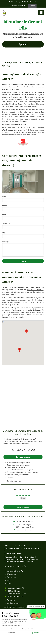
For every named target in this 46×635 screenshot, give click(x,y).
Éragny (38, 302)
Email (4, 214)
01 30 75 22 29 (23, 450)
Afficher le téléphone (18, 5)
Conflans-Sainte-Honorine (11, 302)
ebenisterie (25, 292)
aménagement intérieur (11, 292)
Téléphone (6, 223)
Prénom (5, 205)
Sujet (4, 232)
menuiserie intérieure (35, 290)
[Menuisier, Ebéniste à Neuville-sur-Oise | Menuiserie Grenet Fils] (4, 13)
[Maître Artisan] (23, 142)
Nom (4, 196)
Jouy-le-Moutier (13, 305)
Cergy (25, 302)
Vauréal (31, 302)
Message (5, 241)
